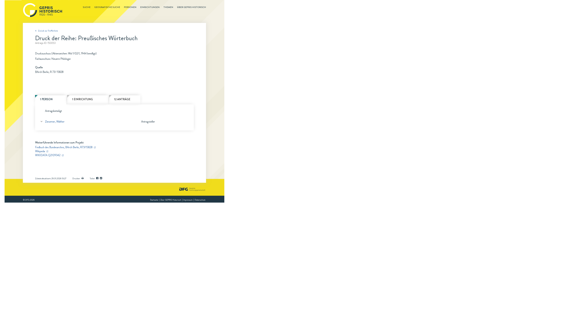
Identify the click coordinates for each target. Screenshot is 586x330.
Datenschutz (200, 199)
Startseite (154, 199)
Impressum (188, 199)
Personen (130, 7)
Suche (86, 7)
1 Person (46, 99)
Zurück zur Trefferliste (48, 30)
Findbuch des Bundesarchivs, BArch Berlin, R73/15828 (63, 147)
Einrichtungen (150, 7)
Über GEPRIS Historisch (170, 199)
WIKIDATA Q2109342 (47, 155)
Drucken (76, 178)
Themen (168, 7)
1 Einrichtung (82, 99)
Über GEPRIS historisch (191, 7)
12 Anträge (122, 99)
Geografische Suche (107, 7)
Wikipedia (40, 151)
